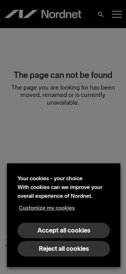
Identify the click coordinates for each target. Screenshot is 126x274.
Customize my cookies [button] (47, 207)
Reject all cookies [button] (64, 249)
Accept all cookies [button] (63, 230)
